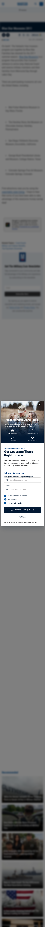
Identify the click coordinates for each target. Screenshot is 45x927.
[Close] (39, 404)
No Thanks (22, 517)
